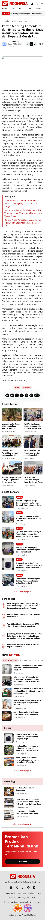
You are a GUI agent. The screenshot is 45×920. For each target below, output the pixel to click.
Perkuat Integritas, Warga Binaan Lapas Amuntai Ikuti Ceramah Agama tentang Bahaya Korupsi (29, 503)
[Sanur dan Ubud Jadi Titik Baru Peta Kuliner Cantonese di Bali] (7, 716)
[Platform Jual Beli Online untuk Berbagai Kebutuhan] (9, 815)
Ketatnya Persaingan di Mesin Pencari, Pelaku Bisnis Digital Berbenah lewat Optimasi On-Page (27, 801)
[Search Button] (36, 3)
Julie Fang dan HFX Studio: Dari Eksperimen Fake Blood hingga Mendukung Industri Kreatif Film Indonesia (27, 679)
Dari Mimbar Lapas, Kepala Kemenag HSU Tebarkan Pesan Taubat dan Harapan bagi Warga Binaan (23, 213)
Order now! (22, 861)
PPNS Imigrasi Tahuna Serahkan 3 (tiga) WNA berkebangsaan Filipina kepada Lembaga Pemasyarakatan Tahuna (23, 606)
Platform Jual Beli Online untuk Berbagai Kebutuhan (26, 812)
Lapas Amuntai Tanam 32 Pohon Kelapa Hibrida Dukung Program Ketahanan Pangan (22, 203)
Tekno (38, 8)
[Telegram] (22, 395)
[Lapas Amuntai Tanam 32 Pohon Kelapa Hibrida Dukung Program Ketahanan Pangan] (12, 414)
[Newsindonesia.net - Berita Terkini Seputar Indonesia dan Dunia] (15, 3)
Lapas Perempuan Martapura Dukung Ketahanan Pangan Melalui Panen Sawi (28, 581)
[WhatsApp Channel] (34, 887)
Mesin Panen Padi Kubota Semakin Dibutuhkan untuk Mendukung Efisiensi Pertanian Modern (27, 760)
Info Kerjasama (24, 897)
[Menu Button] (41, 3)
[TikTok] (22, 887)
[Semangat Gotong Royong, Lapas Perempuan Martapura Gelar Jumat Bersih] (8, 548)
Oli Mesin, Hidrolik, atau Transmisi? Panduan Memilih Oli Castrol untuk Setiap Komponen (28, 691)
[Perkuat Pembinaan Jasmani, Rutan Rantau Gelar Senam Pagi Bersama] (8, 517)
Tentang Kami (9, 893)
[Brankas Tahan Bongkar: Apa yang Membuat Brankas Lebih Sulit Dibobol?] (7, 669)
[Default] (31, 44)
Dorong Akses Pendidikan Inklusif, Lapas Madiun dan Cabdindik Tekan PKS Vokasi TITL (22, 223)
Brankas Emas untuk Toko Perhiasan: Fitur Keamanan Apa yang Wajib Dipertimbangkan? (29, 565)
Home (4, 8)
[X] (17, 395)
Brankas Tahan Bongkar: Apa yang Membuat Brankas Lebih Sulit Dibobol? (27, 667)
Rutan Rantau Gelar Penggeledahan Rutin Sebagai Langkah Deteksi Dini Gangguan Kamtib (33, 453)
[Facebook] (12, 395)
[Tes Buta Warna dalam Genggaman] (9, 791)
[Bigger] (35, 44)
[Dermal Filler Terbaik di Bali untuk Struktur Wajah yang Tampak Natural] (7, 704)
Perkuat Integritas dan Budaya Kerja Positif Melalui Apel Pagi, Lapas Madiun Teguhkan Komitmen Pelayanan (11, 479)
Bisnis (21, 8)
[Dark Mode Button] (32, 3)
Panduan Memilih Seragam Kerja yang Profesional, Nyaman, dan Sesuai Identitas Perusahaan (27, 748)
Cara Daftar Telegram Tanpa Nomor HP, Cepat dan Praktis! (23, 645)
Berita (12, 8)
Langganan (21, 893)
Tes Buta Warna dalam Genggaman (24, 789)
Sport (30, 8)
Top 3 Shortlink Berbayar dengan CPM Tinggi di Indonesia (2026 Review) (23, 625)
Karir (34, 897)
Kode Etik (12, 897)
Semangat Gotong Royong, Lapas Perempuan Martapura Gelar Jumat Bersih (28, 549)
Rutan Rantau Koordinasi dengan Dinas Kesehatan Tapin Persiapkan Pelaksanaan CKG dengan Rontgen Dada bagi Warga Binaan (33, 479)
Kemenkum (26, 387)
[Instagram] (11, 887)
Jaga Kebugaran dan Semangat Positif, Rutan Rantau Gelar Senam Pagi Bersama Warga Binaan (28, 534)
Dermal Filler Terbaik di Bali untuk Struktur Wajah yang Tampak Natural (27, 702)
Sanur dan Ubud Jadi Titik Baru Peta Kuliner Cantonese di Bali (26, 713)
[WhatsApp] (31, 395)
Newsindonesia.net (17, 902)
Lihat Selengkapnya (21, 592)
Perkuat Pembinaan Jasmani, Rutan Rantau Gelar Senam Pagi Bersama (29, 518)
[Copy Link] (7, 395)
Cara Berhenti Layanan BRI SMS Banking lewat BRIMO (23, 615)
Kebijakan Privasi (34, 893)
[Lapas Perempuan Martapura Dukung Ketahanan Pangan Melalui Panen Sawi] (8, 580)
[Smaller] (28, 44)
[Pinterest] (26, 395)
